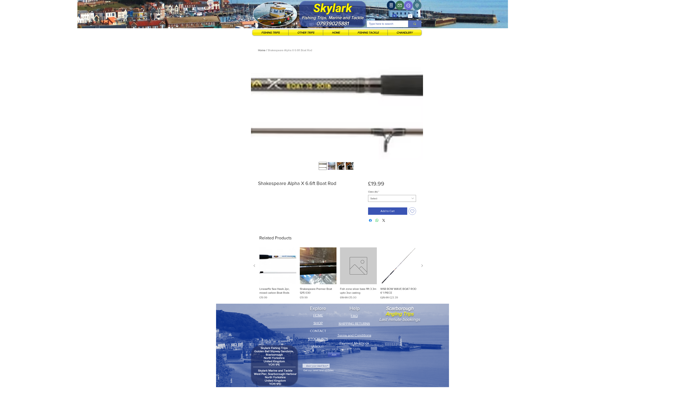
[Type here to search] (414, 24)
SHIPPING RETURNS (354, 323)
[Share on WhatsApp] (377, 220)
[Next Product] (422, 266)
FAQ (354, 316)
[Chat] (408, 5)
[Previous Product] (254, 266)
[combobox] (392, 198)
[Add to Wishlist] (412, 211)
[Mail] (399, 5)
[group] (338, 275)
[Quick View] (277, 265)
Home (261, 50)
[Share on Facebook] (370, 220)
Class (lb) (373, 191)
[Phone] (391, 5)
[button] (410, 15)
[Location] (417, 5)
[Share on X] (384, 220)
